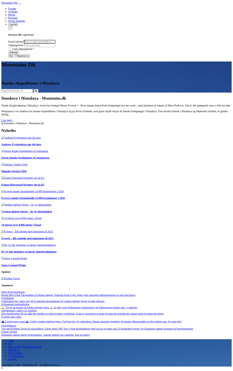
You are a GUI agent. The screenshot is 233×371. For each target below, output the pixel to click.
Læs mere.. (7, 120)
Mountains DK (9, 2)
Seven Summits (16, 20)
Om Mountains (16, 356)
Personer (13, 17)
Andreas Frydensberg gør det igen (21, 144)
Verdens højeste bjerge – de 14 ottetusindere (26, 211)
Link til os (13, 349)
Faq (10, 343)
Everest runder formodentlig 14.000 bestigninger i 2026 (33, 198)
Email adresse (15, 41)
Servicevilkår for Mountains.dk (25, 346)
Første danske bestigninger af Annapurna (25, 157)
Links (11, 340)
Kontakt (12, 359)
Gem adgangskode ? (23, 48)
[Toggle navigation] (19, 3)
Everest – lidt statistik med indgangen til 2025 (27, 238)
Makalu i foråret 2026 (14, 171)
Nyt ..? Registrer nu (19, 56)
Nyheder (13, 11)
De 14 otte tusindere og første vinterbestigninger (29, 251)
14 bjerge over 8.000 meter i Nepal (21, 224)
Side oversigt (15, 353)
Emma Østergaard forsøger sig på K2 (23, 184)
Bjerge (11, 14)
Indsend (13, 52)
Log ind (13, 24)
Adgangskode (15, 45)
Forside (12, 8)
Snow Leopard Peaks (13, 265)
